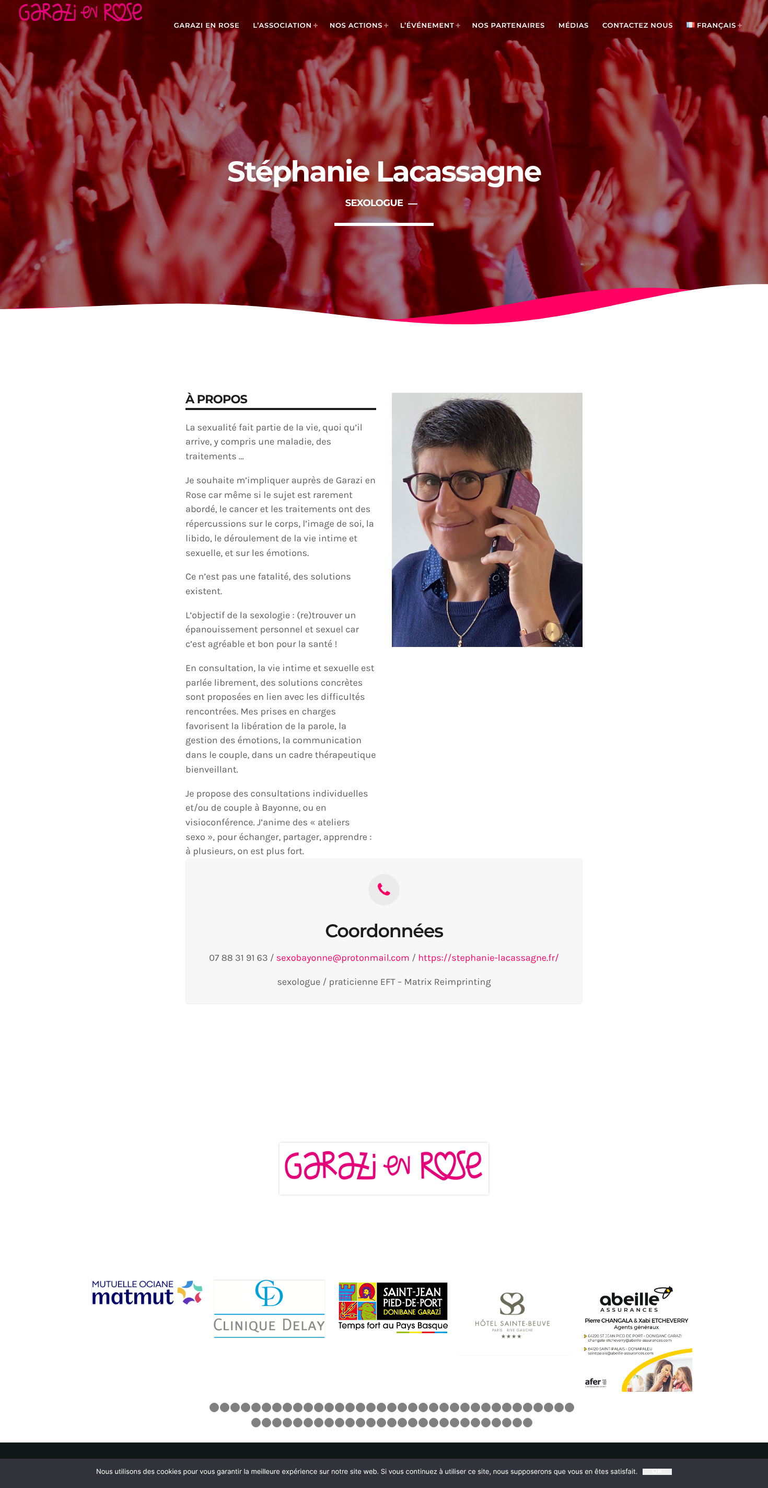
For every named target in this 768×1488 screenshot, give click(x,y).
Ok (657, 1472)
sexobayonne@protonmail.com (343, 957)
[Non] (748, 1473)
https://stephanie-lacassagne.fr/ (488, 957)
